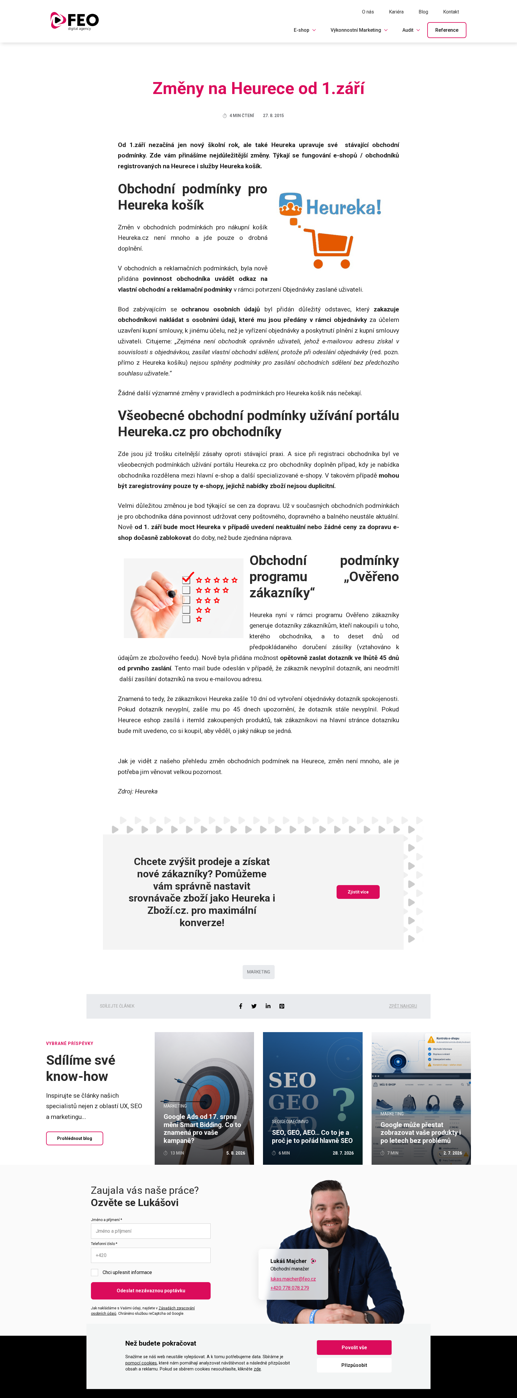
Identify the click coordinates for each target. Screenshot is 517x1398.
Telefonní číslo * (104, 1244)
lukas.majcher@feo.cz (293, 1279)
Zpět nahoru (403, 1006)
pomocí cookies (141, 1363)
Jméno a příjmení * (106, 1220)
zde (257, 1369)
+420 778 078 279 (289, 1288)
